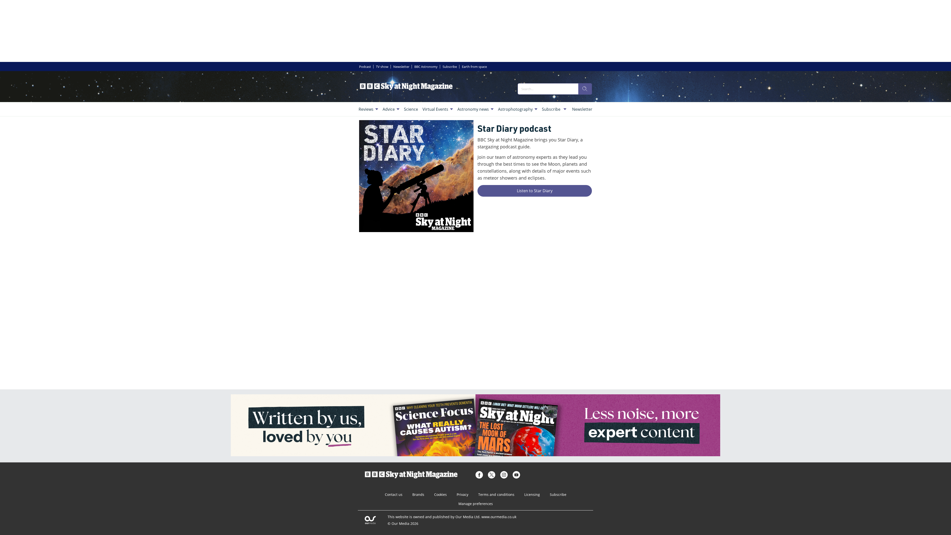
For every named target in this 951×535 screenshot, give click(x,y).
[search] (585, 89)
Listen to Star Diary (535, 190)
